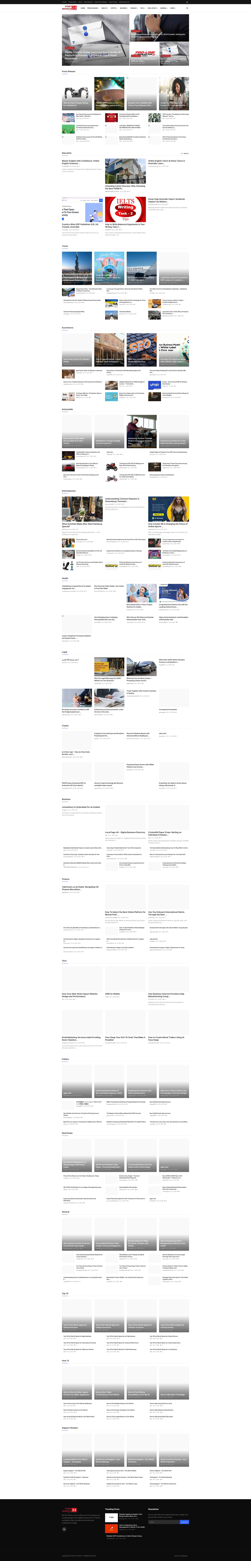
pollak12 (163, 1248)
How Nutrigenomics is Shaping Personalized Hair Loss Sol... (105, 618)
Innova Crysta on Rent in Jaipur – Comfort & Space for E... (173, 301)
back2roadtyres (67, 1117)
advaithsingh (123, 467)
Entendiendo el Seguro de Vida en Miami (120, 947)
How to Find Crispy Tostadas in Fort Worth (121, 1410)
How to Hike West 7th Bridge (173, 1395)
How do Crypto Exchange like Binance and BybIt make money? (108, 784)
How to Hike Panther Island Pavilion (161, 1410)
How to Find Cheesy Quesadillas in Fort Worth (139, 1393)
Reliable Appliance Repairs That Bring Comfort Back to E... (130, 1515)
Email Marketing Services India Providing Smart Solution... (81, 1038)
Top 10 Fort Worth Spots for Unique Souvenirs (107, 1326)
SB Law (65, 1124)
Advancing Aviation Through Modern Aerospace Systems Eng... (140, 440)
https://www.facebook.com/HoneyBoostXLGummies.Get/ (173, 618)
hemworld (129, 610)
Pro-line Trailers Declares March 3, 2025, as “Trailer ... (144, 60)
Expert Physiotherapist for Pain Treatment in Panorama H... (126, 1198)
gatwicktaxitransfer (168, 316)
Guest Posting (113, 2)
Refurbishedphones (112, 542)
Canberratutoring (153, 166)
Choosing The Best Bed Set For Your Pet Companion (124, 848)
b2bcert (98, 1169)
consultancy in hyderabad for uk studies (81, 807)
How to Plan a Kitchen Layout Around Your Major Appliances (76, 1393)
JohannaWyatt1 (163, 622)
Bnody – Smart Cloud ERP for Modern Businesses (174, 383)
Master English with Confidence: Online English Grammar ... (80, 162)
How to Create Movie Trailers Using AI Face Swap (166, 1038)
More (172, 8)
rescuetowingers (111, 1124)
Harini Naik (165, 1180)
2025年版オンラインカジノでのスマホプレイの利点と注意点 (89, 1103)
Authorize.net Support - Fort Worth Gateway (108, 1460)
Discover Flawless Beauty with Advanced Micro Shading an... (138, 734)
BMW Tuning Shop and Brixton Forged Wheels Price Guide (126, 1102)
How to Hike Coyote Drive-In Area (161, 1403)
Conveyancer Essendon (168, 709)
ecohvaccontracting (69, 1203)
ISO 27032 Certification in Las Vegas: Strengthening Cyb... (82, 1187)
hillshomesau (123, 1189)
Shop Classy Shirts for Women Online (76, 360)
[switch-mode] (187, 2)
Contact (64, 2)
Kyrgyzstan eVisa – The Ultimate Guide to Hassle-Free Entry (89, 290)
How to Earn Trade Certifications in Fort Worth (107, 1393)
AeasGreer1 (162, 736)
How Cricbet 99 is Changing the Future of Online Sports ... (168, 525)
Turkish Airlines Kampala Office (73, 311)
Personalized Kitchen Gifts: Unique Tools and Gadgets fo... (109, 1244)
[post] (95, 40)
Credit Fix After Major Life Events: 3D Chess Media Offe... (174, 104)
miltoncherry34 (109, 504)
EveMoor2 (152, 941)
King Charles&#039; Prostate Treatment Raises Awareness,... (132, 138)
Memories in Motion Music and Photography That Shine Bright (174, 1092)
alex (66, 62)
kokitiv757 (122, 304)
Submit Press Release (101, 2)
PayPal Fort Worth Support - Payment (75, 1477)
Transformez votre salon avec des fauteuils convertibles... (169, 1122)
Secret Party (165, 543)
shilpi (77, 566)
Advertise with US (124, 2)
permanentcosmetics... (133, 738)
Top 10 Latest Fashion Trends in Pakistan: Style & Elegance (109, 360)
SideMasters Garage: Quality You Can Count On (108, 442)
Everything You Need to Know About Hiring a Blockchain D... (172, 784)
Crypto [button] (113, 8)
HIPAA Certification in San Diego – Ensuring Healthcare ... (109, 1166)
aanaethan (162, 788)
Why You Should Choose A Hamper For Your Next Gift (167, 854)
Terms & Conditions (181, 1556)
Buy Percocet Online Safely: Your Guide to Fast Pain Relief (109, 587)
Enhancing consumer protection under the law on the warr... (108, 710)
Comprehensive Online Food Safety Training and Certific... (174, 864)
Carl (120, 386)
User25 (98, 446)
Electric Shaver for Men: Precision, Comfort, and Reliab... (138, 1243)
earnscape (165, 1259)
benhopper (66, 314)
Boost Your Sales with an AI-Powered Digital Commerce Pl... (131, 394)
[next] (126, 40)
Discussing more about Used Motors (162, 475)
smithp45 (130, 1248)
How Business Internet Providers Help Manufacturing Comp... (166, 995)
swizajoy (163, 364)
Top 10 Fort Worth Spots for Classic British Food (122, 1343)
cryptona (96, 738)
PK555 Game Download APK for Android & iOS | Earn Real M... (74, 784)
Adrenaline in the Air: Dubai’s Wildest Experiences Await (82, 300)
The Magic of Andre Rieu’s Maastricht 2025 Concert (124, 1113)
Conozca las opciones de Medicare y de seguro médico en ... (82, 948)
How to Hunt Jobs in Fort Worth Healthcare (77, 1403)
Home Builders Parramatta (128, 1187)
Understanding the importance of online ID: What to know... (130, 563)
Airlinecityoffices (125, 311)
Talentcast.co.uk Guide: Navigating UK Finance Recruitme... (80, 888)
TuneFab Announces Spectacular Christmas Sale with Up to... (87, 126)
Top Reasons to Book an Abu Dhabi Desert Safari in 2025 (75, 279)
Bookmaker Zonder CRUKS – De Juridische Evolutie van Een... (125, 1278)
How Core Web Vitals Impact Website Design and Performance (79, 995)
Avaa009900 (65, 166)
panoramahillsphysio (112, 1201)
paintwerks (130, 770)
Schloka (78, 555)
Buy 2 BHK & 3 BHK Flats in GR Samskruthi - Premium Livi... (172, 1177)
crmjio (107, 997)
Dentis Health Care (99, 591)
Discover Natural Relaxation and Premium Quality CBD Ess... (168, 371)
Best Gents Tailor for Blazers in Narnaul (89, 370)
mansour (64, 662)
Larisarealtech (123, 1180)
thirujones (66, 282)
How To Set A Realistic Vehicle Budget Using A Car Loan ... (131, 928)
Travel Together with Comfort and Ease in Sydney (141, 692)
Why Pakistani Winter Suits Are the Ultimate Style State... (76, 1244)
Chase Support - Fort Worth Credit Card (163, 1484)
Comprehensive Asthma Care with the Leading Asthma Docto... (173, 606)
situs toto (110, 452)
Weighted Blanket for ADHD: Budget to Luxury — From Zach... (132, 383)
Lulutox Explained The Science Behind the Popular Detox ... (76, 637)
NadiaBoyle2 (66, 1095)
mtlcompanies (166, 1281)
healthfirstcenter (164, 610)
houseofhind (110, 943)
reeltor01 (66, 1178)
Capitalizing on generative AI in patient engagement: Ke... (76, 587)
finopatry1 (122, 867)
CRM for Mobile (112, 994)
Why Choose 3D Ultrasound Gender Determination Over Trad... (140, 618)
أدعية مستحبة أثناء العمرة (70, 660)
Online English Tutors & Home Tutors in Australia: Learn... (166, 162)
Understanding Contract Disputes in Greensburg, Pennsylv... (122, 500)
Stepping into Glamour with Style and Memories (139, 1092)
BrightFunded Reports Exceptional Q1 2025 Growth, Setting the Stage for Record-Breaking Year (158, 35)
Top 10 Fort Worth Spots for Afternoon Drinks (78, 1349)
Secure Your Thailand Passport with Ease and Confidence (82, 382)
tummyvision (130, 622)
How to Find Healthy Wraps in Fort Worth (120, 1403)
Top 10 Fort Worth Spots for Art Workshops (121, 1336)
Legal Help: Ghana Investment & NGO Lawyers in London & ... (174, 279)
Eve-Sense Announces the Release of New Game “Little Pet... (88, 115)
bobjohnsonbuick (165, 446)
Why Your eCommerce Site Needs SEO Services (139, 360)
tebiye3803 (99, 1095)
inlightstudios (132, 1095)
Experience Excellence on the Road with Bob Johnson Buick (173, 442)
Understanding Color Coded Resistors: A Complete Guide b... (82, 1278)
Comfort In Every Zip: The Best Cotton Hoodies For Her (81, 854)
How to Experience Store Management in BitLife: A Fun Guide (173, 1243)
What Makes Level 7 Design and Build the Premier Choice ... (131, 1255)
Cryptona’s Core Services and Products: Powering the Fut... (109, 734)
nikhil (97, 282)
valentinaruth (98, 788)
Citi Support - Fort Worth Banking (161, 1477)
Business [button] (123, 8)
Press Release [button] (92, 8)
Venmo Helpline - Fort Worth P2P (160, 1470)
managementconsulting (69, 591)
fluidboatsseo (67, 446)
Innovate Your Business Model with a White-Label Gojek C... (173, 360)
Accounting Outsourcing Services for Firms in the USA (131, 864)
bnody (164, 386)
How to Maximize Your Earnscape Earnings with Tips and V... (173, 1255)
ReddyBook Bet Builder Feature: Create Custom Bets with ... (83, 848)
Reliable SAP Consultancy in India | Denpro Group (124, 1536)
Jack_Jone (152, 454)
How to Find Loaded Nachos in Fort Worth (120, 1416)
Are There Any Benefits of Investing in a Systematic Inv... (82, 927)
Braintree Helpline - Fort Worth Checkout (141, 1460)
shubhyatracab (166, 304)
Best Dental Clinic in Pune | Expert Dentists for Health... (139, 606)
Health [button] (104, 8)
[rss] (64, 1529)
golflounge (65, 529)
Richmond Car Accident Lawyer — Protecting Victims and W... (139, 679)
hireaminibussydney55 (133, 696)
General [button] (163, 8)
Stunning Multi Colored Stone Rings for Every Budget (175, 394)
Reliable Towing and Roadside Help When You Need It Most (126, 1122)
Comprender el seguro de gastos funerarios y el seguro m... (81, 940)
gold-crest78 (110, 1115)
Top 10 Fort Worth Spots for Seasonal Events (75, 1326)
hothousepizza (67, 479)
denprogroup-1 (111, 1538)
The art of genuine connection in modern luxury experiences (173, 540)
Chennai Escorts (81, 539)
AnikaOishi (153, 1201)
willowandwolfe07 (155, 857)
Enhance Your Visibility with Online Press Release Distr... (140, 104)
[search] (187, 8)
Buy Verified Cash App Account (160, 1102)
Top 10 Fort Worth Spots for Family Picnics (164, 1336)
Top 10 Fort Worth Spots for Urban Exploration (165, 1343)
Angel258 (161, 665)
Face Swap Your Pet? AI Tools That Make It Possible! (125, 1038)
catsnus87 (109, 850)
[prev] (65, 40)
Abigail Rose (65, 892)
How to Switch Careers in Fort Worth (75, 1410)
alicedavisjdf (153, 477)
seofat (130, 364)
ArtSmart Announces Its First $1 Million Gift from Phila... (89, 138)
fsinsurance (66, 943)
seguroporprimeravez (156, 950)
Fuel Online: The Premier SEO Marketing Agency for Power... (124, 371)
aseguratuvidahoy (112, 950)
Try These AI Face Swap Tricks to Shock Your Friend (89, 1267)
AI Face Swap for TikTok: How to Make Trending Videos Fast (175, 1267)
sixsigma (64, 810)
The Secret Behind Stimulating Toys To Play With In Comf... (169, 848)
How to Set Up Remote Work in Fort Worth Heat (78, 1416)
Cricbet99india (123, 566)
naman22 (165, 867)
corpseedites (97, 683)
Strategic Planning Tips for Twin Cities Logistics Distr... (175, 1278)
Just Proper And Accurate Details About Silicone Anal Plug (89, 563)
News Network (88, 2)
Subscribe (184, 1522)
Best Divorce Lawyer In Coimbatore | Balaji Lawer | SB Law (82, 1122)
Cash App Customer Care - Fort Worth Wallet (121, 1470)
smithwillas (99, 1248)
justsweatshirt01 (68, 857)
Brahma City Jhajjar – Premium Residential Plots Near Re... (129, 1177)
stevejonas (122, 397)
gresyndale (164, 282)
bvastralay (79, 373)
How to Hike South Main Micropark (161, 1416)
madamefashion (68, 364)
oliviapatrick (79, 1259)
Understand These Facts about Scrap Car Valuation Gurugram (174, 464)
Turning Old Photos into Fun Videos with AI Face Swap (140, 1166)
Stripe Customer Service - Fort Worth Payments (173, 1460)
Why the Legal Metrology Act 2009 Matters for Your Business (107, 679)
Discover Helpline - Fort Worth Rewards (76, 1484)
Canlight (65, 1169)
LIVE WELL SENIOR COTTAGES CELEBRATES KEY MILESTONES (129, 126)
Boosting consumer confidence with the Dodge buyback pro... (75, 710)
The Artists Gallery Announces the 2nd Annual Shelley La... (175, 126)
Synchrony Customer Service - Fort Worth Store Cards (125, 1477)
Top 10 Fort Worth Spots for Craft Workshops (121, 1349)
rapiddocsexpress (68, 384)
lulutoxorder (65, 641)
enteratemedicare (68, 952)
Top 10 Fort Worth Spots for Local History (163, 1349)
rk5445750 (108, 230)
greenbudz (153, 375)
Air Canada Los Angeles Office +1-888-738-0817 (141, 279)
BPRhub (78, 397)
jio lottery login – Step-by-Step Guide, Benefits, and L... (76, 753)
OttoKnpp (109, 454)
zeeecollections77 (67, 788)
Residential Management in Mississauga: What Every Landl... (75, 1164)
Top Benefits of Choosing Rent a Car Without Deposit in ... (88, 453)
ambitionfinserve (68, 930)
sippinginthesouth (112, 293)
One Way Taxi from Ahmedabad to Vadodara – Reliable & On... (168, 290)
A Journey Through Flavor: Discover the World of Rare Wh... (125, 290)
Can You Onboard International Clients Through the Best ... (166, 913)
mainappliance (123, 1518)
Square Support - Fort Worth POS (74, 1470)
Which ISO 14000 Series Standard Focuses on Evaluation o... (172, 661)
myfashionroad (67, 1248)
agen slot (67, 1093)
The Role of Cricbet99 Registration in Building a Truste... (174, 552)
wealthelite (151, 917)
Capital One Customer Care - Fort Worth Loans (122, 1484)
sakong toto (154, 939)
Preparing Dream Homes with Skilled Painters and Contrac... (140, 766)
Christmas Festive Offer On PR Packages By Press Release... (129, 115)
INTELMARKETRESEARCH (70, 867)
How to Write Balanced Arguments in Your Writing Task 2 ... (125, 225)
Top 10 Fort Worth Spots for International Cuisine (79, 1343)
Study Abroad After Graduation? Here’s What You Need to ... (108, 277)
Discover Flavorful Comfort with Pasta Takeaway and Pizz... (81, 476)
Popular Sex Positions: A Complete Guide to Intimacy (124, 551)
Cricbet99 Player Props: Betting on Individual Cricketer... (164, 833)
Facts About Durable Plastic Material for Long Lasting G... (89, 1255)
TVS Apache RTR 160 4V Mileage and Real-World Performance (131, 464)
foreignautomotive (112, 1104)
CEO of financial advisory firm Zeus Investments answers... (174, 138)
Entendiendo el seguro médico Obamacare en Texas (167, 947)
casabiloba (153, 1124)
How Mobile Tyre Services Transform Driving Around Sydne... (81, 1114)
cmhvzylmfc (165, 1191)
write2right (65, 230)
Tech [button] (142, 8)
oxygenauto (165, 467)
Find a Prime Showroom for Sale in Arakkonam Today (81, 1176)
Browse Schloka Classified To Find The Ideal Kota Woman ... (89, 552)
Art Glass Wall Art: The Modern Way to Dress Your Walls (88, 394)
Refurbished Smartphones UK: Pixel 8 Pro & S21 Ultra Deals (126, 539)
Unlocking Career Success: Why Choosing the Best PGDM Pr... (125, 187)
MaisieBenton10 (132, 446)
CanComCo (151, 999)
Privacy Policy (72, 2)
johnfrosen (122, 314)
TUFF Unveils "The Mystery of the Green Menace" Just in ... (175, 115)
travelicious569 (80, 293)
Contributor (99, 364)
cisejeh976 (110, 375)
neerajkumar (110, 553)
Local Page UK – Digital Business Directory (125, 832)
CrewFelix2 (164, 1169)
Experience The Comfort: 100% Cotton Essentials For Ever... (124, 855)
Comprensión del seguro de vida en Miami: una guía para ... (169, 928)
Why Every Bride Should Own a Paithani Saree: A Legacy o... (125, 940)
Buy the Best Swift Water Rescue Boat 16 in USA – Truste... (74, 440)
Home (83, 8)
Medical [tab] (186, 153)
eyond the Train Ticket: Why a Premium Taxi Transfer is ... (175, 312)
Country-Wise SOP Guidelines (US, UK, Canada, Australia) (80, 225)
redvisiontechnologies (111, 917)
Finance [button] (134, 8)
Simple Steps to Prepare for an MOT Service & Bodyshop (168, 452)
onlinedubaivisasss (68, 302)
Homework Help (152, 204)
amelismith (122, 932)
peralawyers (162, 712)
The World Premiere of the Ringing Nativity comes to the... (109, 104)
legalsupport (130, 683)
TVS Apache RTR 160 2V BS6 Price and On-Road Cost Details (132, 476)
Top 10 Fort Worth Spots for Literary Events (172, 1326)
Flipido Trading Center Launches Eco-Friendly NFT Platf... (173, 60)
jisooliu (130, 282)
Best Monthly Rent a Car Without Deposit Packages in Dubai (87, 464)
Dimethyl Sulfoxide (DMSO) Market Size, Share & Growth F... (82, 864)
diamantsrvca (166, 397)
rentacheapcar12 (81, 456)
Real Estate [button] (152, 8)
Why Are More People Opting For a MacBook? (75, 104)
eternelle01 (97, 622)
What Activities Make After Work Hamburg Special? (82, 525)
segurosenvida (154, 932)
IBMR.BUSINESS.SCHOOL (112, 191)
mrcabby (152, 293)
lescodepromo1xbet (110, 1043)
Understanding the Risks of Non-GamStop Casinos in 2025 (109, 1092)
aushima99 (79, 542)
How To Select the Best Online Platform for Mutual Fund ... (125, 913)
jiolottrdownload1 (67, 757)
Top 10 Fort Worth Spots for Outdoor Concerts (140, 1326)
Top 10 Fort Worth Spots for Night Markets (77, 1336)
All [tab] (182, 153)
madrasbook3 (152, 529)
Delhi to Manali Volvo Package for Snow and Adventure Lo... (132, 301)
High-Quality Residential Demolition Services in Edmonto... (174, 1188)
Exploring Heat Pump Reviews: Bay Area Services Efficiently (79, 1199)
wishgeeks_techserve (68, 1043)
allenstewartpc (66, 714)
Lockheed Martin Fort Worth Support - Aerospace (75, 1460)
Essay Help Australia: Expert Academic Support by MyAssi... (166, 200)
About (80, 2)
